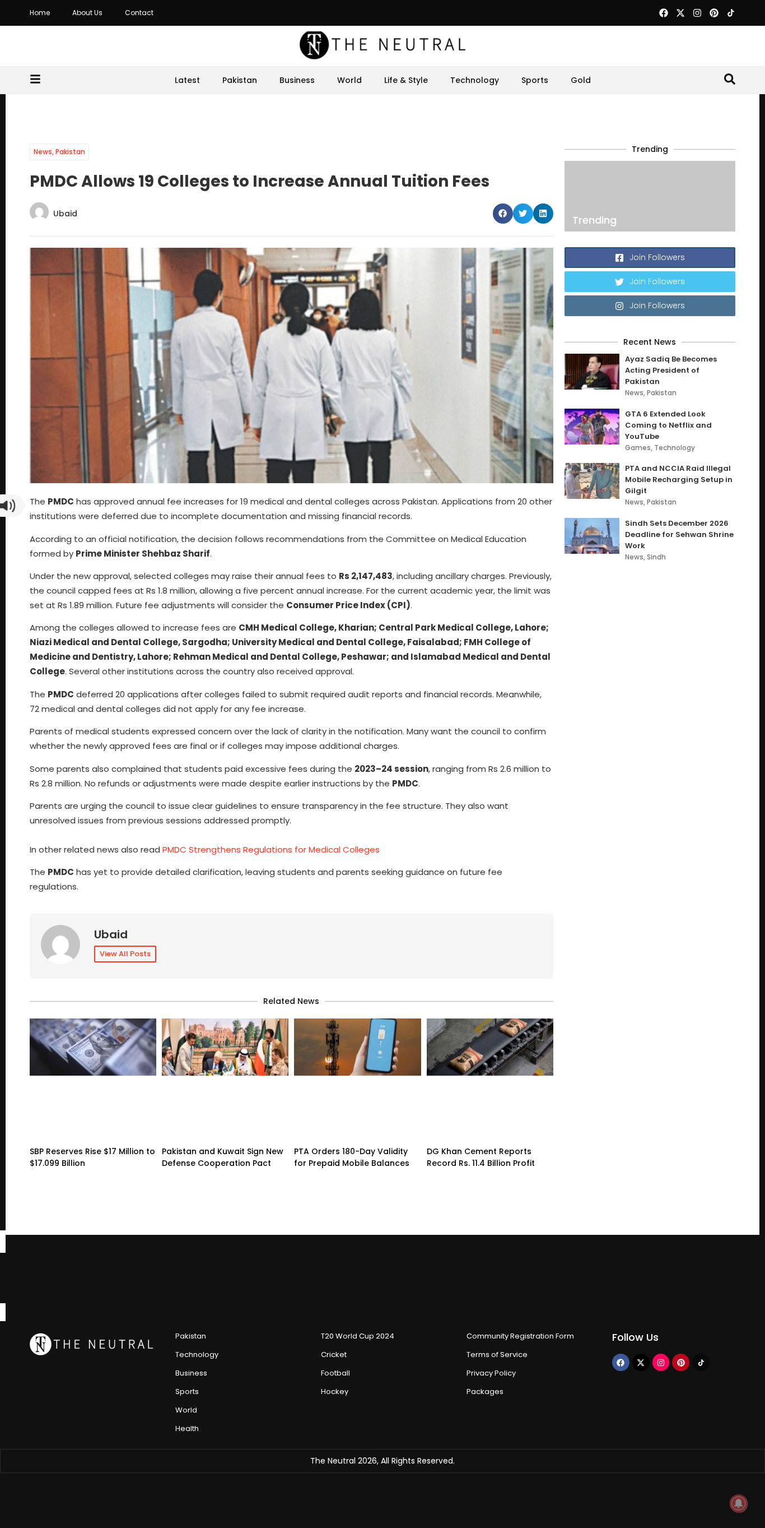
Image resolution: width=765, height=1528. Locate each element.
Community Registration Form (520, 1336)
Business (297, 80)
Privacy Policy (491, 1373)
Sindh (656, 557)
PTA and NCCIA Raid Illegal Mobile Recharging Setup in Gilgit (679, 479)
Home (40, 12)
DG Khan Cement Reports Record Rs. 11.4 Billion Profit (481, 1157)
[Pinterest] (714, 12)
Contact (139, 12)
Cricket (334, 1354)
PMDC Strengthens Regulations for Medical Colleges (271, 849)
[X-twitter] (680, 12)
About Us (87, 12)
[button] (503, 213)
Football (335, 1373)
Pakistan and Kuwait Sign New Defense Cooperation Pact (222, 1157)
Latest (187, 80)
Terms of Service (497, 1354)
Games (638, 447)
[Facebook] (663, 12)
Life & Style (406, 80)
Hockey (334, 1391)
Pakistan (239, 80)
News (43, 151)
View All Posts (125, 953)
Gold (581, 80)
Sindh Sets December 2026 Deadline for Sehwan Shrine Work (679, 534)
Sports (534, 80)
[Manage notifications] (739, 1503)
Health (187, 1428)
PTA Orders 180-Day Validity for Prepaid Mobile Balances (351, 1157)
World (349, 80)
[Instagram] (697, 12)
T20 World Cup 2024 (357, 1336)
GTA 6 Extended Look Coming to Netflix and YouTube (668, 425)
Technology (474, 80)
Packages (485, 1391)
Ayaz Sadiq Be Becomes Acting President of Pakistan (671, 370)
